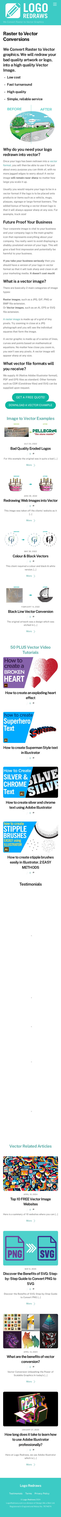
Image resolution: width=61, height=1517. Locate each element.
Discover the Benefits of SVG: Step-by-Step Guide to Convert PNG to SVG (30, 1278)
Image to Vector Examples (30, 418)
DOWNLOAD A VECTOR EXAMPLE (30, 405)
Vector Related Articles (30, 1146)
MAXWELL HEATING (30, 1130)
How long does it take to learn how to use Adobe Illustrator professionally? (31, 1439)
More (29, 465)
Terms (28, 1493)
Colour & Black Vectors (30, 556)
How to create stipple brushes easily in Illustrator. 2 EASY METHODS (30, 862)
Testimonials (30, 884)
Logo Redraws (29, 1499)
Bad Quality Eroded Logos (30, 448)
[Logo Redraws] (26, 17)
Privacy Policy (42, 1493)
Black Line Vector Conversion (30, 611)
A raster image (11, 319)
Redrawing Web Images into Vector (30, 500)
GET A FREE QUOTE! (30, 397)
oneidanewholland (30, 1076)
